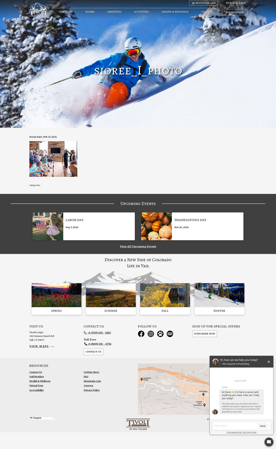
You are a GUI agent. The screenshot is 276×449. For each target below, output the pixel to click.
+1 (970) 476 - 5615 (99, 332)
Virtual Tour (36, 385)
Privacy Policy (92, 390)
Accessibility (36, 390)
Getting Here (91, 372)
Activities (141, 11)
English (37, 418)
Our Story (66, 11)
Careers (88, 385)
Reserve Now (235, 12)
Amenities (114, 11)
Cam (206, 3)
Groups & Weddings (174, 11)
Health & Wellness (39, 381)
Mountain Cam (92, 381)
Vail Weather (36, 376)
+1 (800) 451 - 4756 (99, 343)
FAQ (86, 376)
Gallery (207, 11)
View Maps (39, 346)
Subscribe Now (204, 333)
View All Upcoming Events (138, 246)
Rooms (90, 11)
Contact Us (93, 351)
